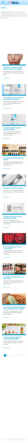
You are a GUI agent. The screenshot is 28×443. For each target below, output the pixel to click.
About (5, 439)
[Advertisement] (14, 35)
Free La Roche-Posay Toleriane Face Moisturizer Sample (13, 98)
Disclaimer (18, 439)
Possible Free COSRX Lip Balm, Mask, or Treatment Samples (13, 68)
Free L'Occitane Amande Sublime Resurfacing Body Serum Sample (14, 307)
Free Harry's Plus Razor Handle (13, 188)
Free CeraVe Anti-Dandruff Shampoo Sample (12, 128)
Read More (6, 78)
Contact (23, 439)
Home (3, 4)
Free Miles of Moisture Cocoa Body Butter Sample (12, 217)
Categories (8, 4)
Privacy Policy (11, 439)
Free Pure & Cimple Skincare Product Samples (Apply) (12, 338)
